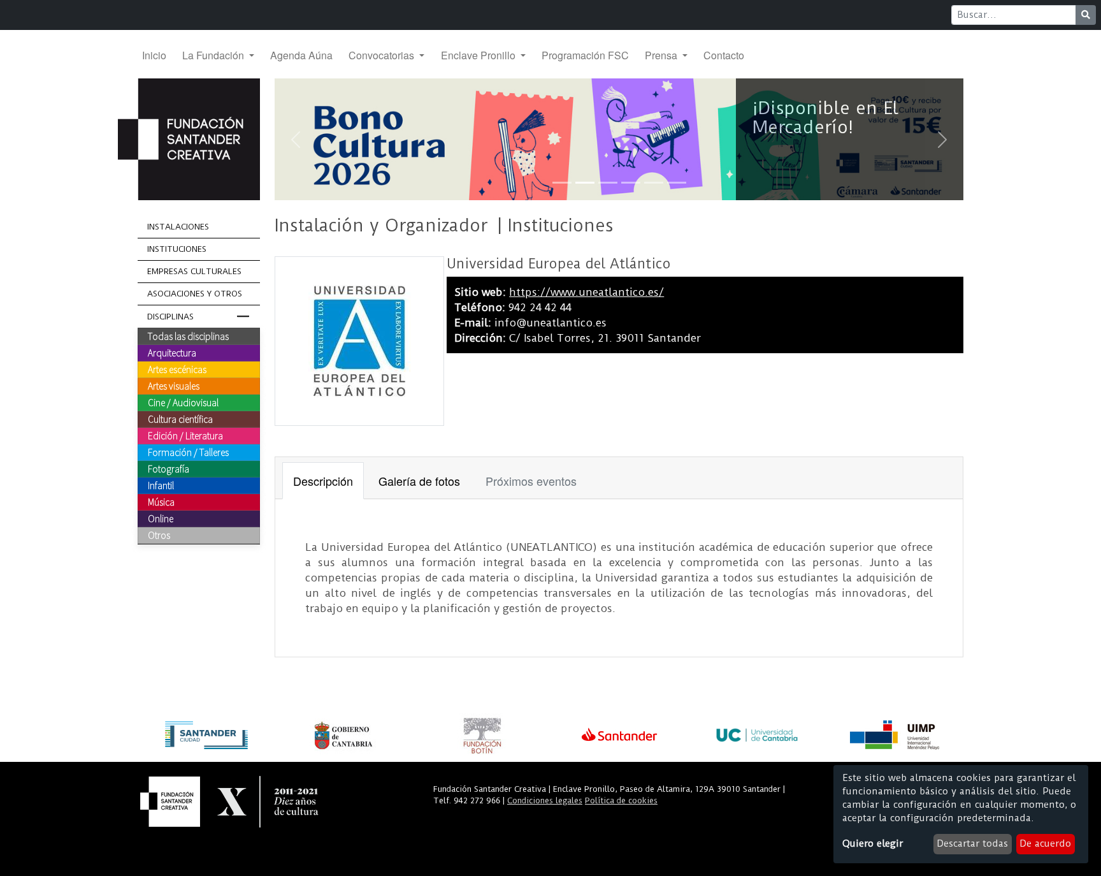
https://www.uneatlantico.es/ (586, 292)
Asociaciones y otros (194, 293)
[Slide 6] (676, 182)
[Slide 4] (630, 182)
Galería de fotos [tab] (419, 480)
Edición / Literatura (185, 435)
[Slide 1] (562, 182)
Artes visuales (173, 385)
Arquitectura (172, 352)
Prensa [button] (662, 55)
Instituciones (176, 249)
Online (160, 518)
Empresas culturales (194, 271)
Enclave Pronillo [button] (479, 55)
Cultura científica (180, 418)
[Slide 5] (653, 182)
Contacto (723, 55)
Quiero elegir (872, 843)
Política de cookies (621, 800)
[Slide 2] (584, 182)
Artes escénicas (177, 369)
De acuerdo (1045, 843)
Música (161, 501)
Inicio (154, 55)
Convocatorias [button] (383, 55)
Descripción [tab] (323, 480)
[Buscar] (1086, 15)
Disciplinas (170, 316)
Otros (159, 535)
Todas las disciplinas (188, 336)
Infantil (161, 485)
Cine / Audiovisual (183, 402)
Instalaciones (178, 226)
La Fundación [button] (214, 55)
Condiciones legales (544, 800)
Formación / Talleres (188, 452)
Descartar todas (972, 843)
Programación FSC (585, 55)
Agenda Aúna (301, 55)
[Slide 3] (607, 182)
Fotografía (168, 468)
